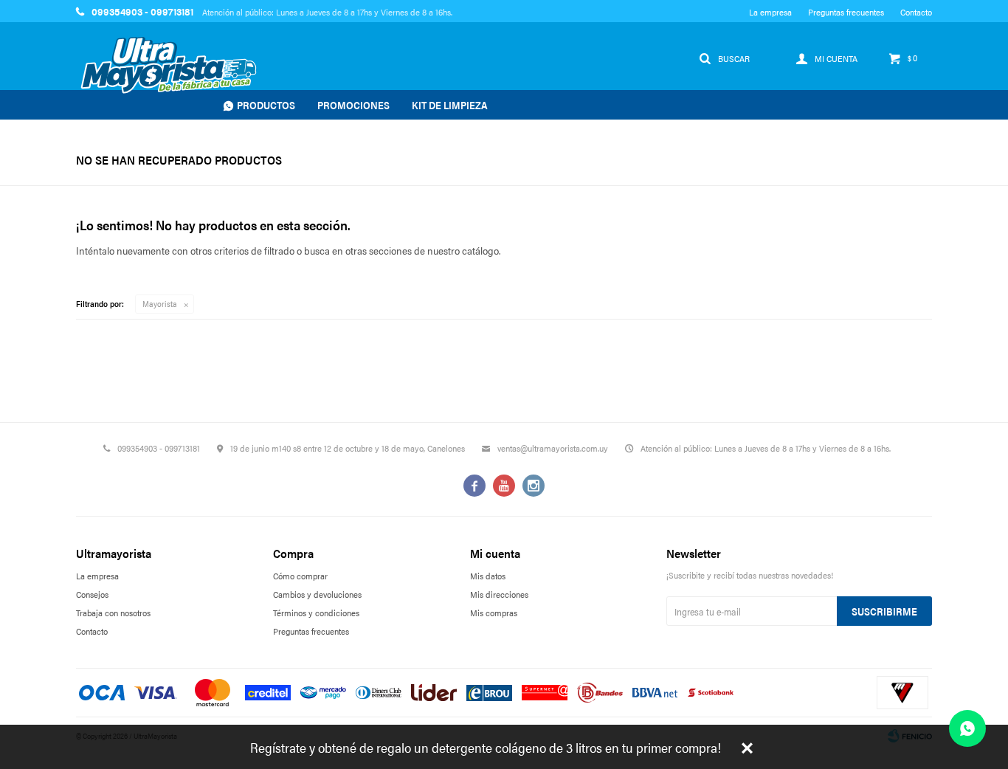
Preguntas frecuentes (846, 11)
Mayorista (159, 303)
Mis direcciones (499, 594)
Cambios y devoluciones (317, 594)
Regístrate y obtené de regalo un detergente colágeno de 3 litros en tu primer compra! (485, 747)
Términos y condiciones (316, 612)
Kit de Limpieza (450, 104)
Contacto (916, 11)
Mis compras (493, 612)
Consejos (92, 594)
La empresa (770, 11)
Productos (266, 104)
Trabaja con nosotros (113, 612)
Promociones (353, 104)
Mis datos (487, 575)
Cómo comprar (300, 575)
